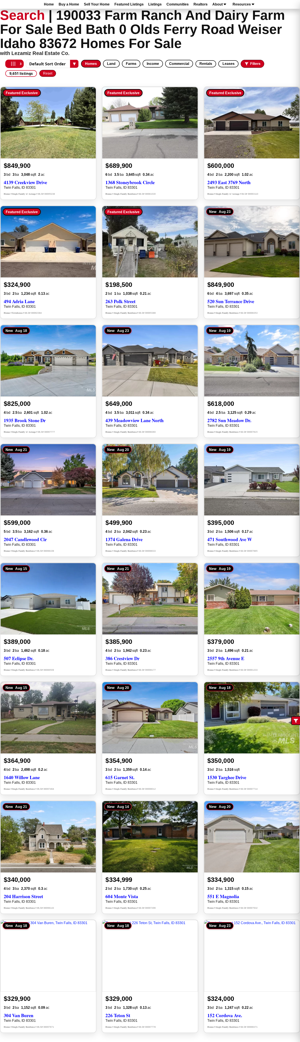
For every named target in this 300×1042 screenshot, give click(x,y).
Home (49, 4)
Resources (242, 4)
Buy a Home (69, 4)
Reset (47, 73)
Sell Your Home (97, 4)
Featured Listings (129, 4)
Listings (155, 4)
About (217, 4)
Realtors (200, 4)
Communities (177, 4)
